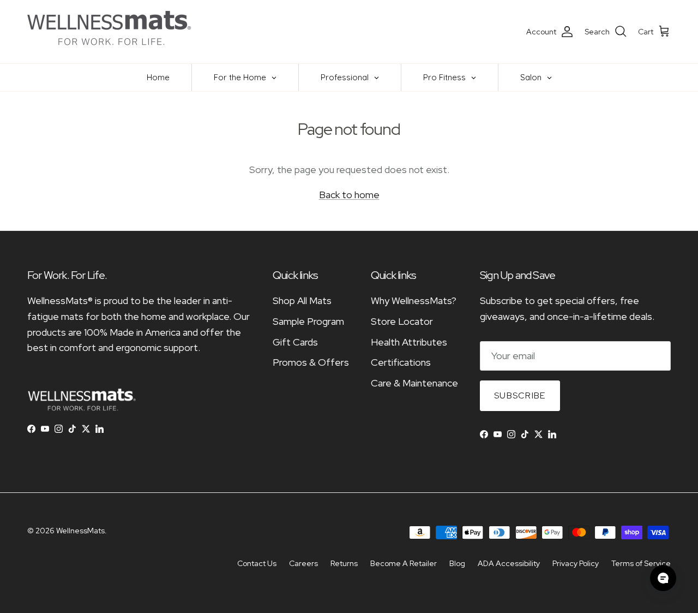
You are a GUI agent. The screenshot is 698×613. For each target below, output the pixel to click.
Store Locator (402, 321)
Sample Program (308, 321)
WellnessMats (80, 530)
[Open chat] (663, 578)
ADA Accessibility (509, 563)
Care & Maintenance (414, 383)
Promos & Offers (311, 362)
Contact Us (256, 563)
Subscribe (520, 395)
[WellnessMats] (109, 31)
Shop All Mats (302, 300)
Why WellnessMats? (413, 300)
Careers (303, 563)
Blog (457, 563)
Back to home (349, 194)
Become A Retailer (403, 563)
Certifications (401, 362)
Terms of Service (641, 563)
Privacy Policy (575, 563)
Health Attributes (409, 342)
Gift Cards (295, 342)
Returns (344, 563)
